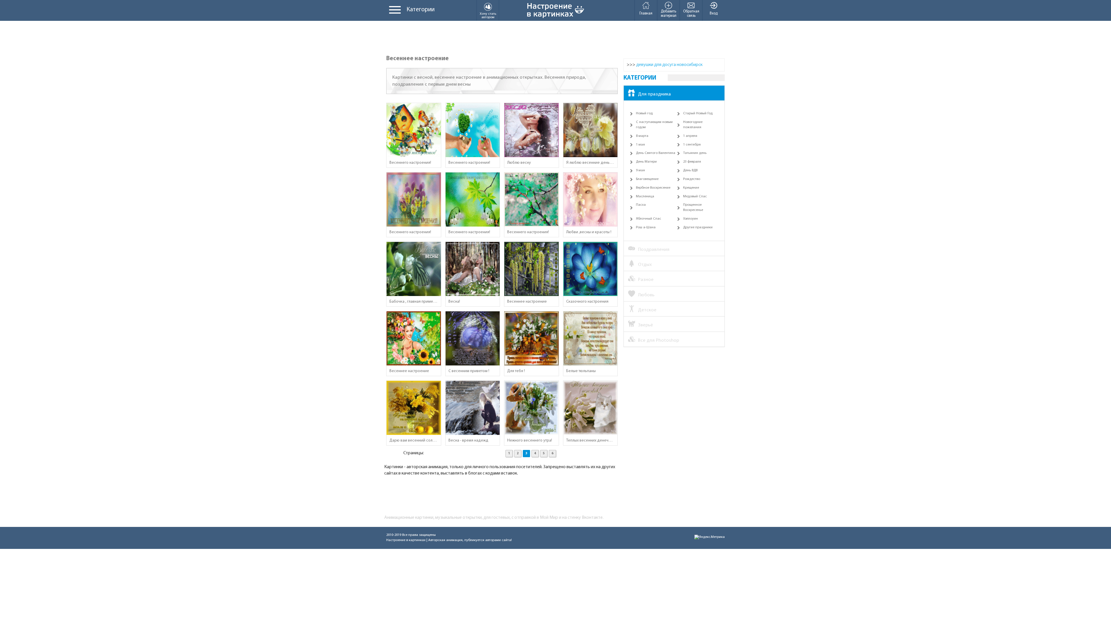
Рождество (691, 179)
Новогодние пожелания (692, 124)
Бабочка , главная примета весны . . (413, 301)
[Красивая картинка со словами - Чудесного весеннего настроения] (531, 269)
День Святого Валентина (655, 153)
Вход (714, 13)
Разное (646, 279)
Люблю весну (519, 163)
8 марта (642, 136)
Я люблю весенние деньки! (590, 163)
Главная (645, 13)
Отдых (645, 264)
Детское (647, 310)
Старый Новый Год (698, 113)
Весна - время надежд (468, 440)
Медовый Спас (695, 196)
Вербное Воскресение (653, 188)
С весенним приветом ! (468, 371)
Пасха (641, 205)
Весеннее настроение (527, 301)
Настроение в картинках (406, 540)
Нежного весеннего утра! (529, 440)
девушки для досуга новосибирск (669, 64)
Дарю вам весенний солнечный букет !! (413, 440)
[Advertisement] (555, 38)
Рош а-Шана (646, 227)
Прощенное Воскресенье (693, 207)
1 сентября (692, 144)
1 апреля (690, 136)
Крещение (691, 188)
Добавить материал (668, 14)
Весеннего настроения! (410, 163)
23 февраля (692, 161)
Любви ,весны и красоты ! (588, 232)
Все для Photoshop (658, 340)
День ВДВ (690, 170)
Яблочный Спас (648, 218)
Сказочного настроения (587, 301)
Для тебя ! (516, 371)
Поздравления (653, 249)
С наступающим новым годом (654, 124)
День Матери (646, 161)
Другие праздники (698, 227)
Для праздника (654, 94)
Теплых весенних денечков (590, 440)
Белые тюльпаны (581, 371)
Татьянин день (695, 153)
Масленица (645, 196)
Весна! (454, 301)
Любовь (646, 295)
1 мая (640, 144)
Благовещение (647, 179)
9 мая (640, 170)
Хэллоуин (690, 218)
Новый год (644, 113)
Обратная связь (691, 14)
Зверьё (645, 325)
